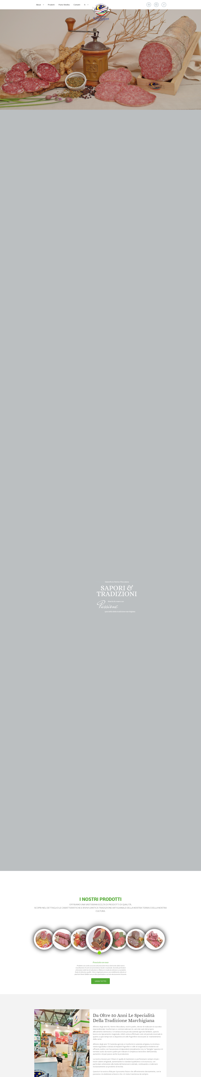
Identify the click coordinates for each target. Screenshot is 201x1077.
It (84, 5)
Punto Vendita (64, 5)
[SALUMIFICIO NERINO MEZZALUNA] (101, 12)
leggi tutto (100, 981)
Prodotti (51, 5)
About (38, 5)
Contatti (77, 5)
